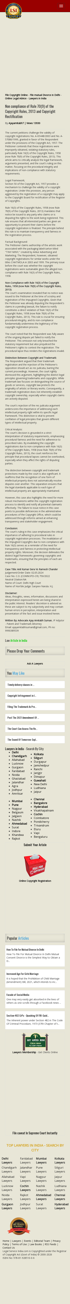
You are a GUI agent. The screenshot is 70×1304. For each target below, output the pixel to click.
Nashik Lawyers (41, 1188)
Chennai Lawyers (60, 1197)
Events (27, 1240)
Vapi (36, 833)
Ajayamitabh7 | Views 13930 (24, 123)
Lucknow (17, 763)
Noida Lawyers (7, 1197)
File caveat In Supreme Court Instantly (35, 1132)
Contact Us (9, 1247)
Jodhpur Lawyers (25, 1206)
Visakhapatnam (44, 810)
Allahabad (18, 760)
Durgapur (40, 762)
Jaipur (37, 792)
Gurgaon (17, 767)
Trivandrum (41, 825)
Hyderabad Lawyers (61, 1206)
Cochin (38, 814)
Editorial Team (42, 1240)
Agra (15, 786)
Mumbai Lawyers (41, 1160)
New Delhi (40, 784)
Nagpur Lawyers (41, 1179)
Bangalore (40, 803)
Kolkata (38, 754)
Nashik (16, 820)
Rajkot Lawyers (25, 1197)
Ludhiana (40, 788)
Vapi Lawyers (25, 1179)
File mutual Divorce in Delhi (45, 95)
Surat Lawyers (41, 1206)
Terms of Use (19, 1244)
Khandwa (18, 835)
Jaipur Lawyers (60, 1179)
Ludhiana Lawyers (60, 1188)
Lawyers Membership (24, 1052)
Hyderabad (41, 807)
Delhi (15, 752)
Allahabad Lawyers (8, 1179)
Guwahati (40, 780)
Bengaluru (40, 837)
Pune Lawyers (41, 1169)
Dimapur (39, 777)
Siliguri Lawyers (60, 1169)
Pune (15, 805)
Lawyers (16, 1240)
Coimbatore (41, 818)
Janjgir (38, 773)
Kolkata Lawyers (60, 1160)
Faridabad (18, 771)
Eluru (37, 829)
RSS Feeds (50, 1244)
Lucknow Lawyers (7, 1188)
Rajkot (16, 838)
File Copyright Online (16, 95)
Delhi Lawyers (7, 1160)
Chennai (39, 799)
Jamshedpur (41, 765)
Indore (16, 831)
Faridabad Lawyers (26, 1160)
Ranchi (38, 769)
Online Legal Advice (16, 98)
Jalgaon (17, 816)
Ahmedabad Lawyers (43, 1197)
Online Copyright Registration (35, 880)
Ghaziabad (18, 778)
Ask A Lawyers (35, 663)
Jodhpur (17, 790)
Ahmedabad (19, 823)
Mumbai (17, 801)
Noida (16, 775)
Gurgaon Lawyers (7, 1206)
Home (6, 1240)
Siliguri (38, 758)
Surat (15, 827)
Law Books (36, 1244)
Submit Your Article (35, 844)
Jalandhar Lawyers (26, 1169)
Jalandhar (18, 782)
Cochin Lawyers (25, 1188)
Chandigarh (19, 756)
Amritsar (17, 793)
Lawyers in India (37, 98)
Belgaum (17, 812)
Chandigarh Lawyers (9, 1169)
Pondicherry (41, 822)
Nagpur (17, 808)
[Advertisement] (35, 56)
